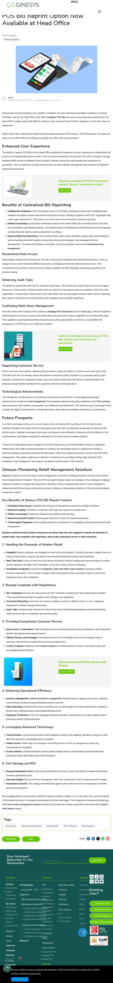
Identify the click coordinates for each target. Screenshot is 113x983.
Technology (84, 889)
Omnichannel (12, 888)
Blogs (81, 904)
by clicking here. (33, 973)
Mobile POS (47, 959)
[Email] (108, 838)
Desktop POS (48, 955)
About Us (83, 885)
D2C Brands (11, 907)
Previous (11, 839)
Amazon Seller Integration (35, 908)
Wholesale (11, 899)
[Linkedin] (94, 838)
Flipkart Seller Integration (35, 915)
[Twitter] (98, 838)
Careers (82, 899)
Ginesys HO (11, 826)
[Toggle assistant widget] (7, 968)
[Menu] (67, 2)
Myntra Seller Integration (35, 912)
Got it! (20, 979)
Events (82, 909)
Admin (11, 97)
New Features (88, 826)
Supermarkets (12, 925)
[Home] (23, 4)
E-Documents (65, 921)
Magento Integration (33, 932)
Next (31, 839)
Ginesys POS (52, 826)
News (81, 914)
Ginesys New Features (31, 826)
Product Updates (11, 39)
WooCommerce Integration (36, 936)
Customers (84, 894)
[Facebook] (89, 838)
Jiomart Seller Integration (35, 919)
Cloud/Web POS (49, 952)
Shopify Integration (32, 929)
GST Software (70, 826)
